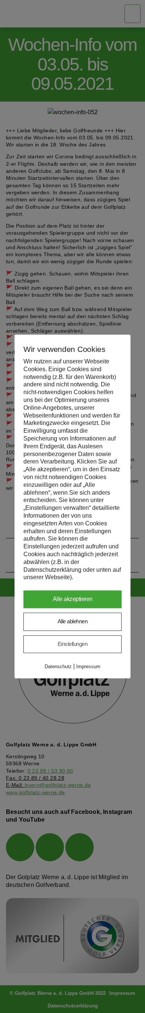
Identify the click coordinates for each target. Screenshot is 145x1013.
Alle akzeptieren (73, 599)
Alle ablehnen (73, 621)
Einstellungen (73, 644)
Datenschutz (58, 667)
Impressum (88, 667)
